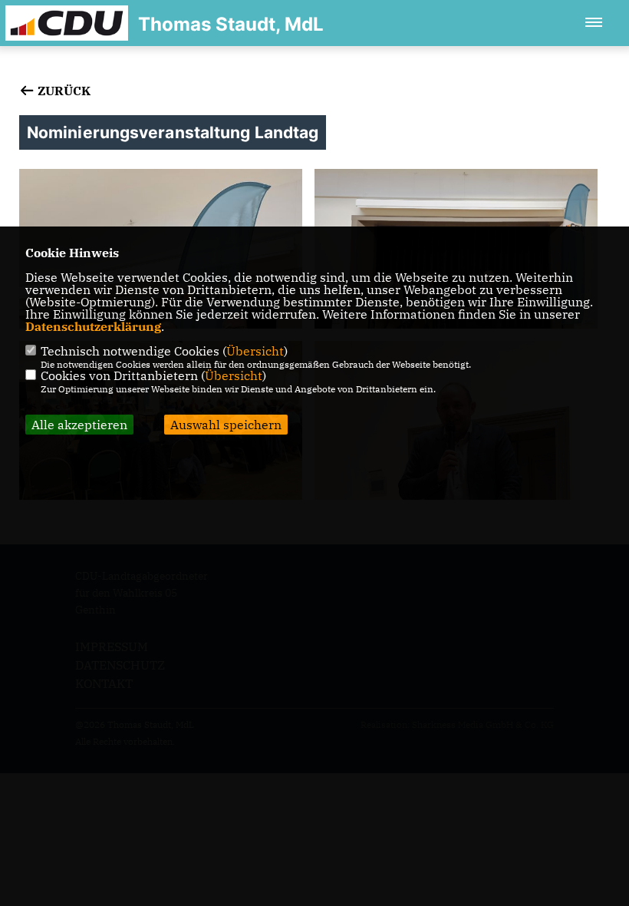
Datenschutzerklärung (93, 326)
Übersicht (255, 351)
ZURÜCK (63, 90)
